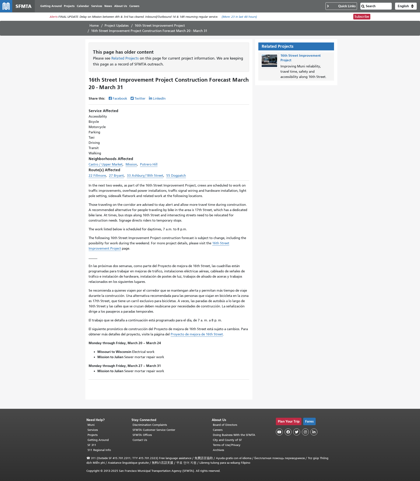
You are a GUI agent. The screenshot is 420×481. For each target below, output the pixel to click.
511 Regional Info (99, 450)
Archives (218, 450)
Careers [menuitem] (134, 6)
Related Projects (125, 58)
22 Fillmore (97, 176)
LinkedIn (159, 98)
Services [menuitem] (96, 6)
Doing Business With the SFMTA (234, 435)
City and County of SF (227, 440)
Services (93, 430)
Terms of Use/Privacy (226, 445)
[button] (406, 6)
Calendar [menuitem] (83, 6)
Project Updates (117, 26)
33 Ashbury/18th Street (145, 176)
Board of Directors (225, 425)
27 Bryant (116, 176)
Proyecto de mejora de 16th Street (197, 334)
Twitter (140, 98)
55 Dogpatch (176, 176)
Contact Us (140, 440)
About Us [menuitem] (120, 6)
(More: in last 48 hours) (239, 17)
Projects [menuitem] (69, 6)
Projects (93, 435)
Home (94, 26)
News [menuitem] (108, 6)
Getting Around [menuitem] (51, 6)
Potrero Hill (149, 164)
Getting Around (98, 440)
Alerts (54, 17)
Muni (91, 425)
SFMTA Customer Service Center (154, 430)
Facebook (120, 98)
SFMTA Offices (142, 435)
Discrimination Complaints (150, 425)
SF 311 (92, 445)
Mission (131, 164)
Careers (217, 430)
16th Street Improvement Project (160, 26)
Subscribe (362, 17)
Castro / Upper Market (105, 164)
